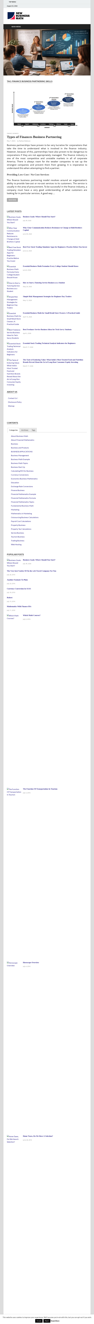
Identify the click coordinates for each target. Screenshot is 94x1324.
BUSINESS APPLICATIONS (21, 451)
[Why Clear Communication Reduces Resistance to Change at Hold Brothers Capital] (14, 228)
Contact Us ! (13, 398)
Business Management (20, 455)
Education (15, 482)
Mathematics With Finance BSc (19, 606)
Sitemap (11, 406)
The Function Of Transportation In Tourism (40, 789)
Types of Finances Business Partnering (34, 137)
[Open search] (85, 26)
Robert (9, 598)
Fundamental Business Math (22, 506)
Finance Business (12, 133)
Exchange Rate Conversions (22, 486)
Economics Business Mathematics (24, 479)
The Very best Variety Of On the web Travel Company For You (31, 571)
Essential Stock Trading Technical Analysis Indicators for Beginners (49, 343)
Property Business (18, 525)
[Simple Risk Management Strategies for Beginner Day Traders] (14, 297)
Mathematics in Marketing (21, 513)
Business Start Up (18, 467)
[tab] (13, 430)
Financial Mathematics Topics (22, 502)
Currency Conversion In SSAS (19, 589)
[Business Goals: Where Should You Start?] (14, 217)
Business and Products (20, 448)
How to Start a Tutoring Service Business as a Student (44, 283)
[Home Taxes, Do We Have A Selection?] (14, 1136)
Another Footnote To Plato (17, 580)
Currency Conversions (20, 475)
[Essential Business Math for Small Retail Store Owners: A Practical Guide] (14, 313)
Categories (13, 430)
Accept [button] (39, 1321)
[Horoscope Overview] (14, 963)
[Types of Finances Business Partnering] (47, 109)
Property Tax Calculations (21, 529)
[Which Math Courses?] (14, 615)
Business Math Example (20, 459)
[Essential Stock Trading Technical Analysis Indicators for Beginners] (14, 343)
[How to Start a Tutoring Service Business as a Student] (14, 283)
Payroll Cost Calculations (21, 521)
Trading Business (17, 540)
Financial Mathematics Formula (23, 498)
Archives (24, 430)
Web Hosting (16, 544)
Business (14, 444)
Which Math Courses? (31, 615)
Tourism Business (18, 537)
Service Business (17, 533)
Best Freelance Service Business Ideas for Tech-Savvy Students (47, 329)
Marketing (15, 509)
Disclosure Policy (15, 402)
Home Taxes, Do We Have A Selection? (38, 1136)
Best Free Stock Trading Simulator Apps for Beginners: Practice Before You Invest (55, 247)
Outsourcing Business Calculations (25, 517)
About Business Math (19, 436)
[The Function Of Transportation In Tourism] (14, 789)
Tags (33, 430)
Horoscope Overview (31, 962)
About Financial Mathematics (22, 440)
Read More (11, 199)
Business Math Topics (19, 463)
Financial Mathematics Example (23, 494)
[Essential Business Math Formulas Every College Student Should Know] (14, 266)
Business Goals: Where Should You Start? (39, 217)
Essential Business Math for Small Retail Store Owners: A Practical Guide (51, 313)
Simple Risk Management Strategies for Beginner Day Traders (47, 296)
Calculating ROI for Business (22, 471)
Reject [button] (47, 1321)
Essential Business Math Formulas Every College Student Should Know (51, 266)
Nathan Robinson (24, 141)
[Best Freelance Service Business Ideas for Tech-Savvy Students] (14, 330)
